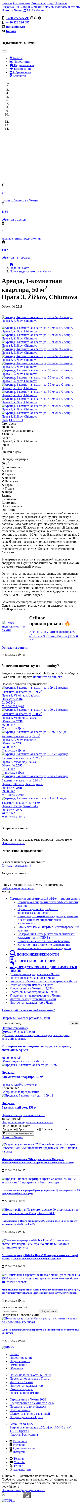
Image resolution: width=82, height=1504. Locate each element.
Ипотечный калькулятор (26, 1385)
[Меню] (4, 51)
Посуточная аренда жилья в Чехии (33, 977)
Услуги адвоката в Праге (26, 1417)
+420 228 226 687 (17, 22)
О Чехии (37, 6)
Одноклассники (24, 1448)
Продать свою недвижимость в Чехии (27, 1122)
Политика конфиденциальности (23, 1490)
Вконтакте (20, 1441)
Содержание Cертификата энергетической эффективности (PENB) (46, 935)
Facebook (19, 1444)
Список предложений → (18, 865)
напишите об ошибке (47, 677)
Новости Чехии (12, 10)
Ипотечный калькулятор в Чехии (32, 1002)
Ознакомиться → (13, 843)
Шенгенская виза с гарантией (30, 1413)
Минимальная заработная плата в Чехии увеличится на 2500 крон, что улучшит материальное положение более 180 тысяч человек (41, 1291)
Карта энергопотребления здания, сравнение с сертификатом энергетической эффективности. (48, 920)
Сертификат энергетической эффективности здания (45, 898)
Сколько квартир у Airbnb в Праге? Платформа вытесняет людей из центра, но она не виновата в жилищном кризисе (40, 1257)
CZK (5, 420)
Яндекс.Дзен (22, 1469)
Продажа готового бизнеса (28, 1406)
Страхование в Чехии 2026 (28, 1399)
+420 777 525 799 (17, 18)
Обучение (16, 1368)
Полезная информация (25, 1392)
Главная (7, 3)
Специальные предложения (20, 1092)
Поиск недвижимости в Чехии (30, 271)
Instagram (19, 1452)
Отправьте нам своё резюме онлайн (26, 1018)
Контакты (19, 75)
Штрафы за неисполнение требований (44, 941)
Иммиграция (22, 68)
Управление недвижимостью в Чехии (35, 995)
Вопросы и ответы (67, 6)
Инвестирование (21, 1357)
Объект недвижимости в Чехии (23, 1061)
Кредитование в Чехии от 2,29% (32, 988)
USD (19, 420)
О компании (21, 3)
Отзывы (48, 6)
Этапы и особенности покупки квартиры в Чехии (43, 981)
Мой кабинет (35, 10)
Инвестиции (22, 61)
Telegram (19, 1458)
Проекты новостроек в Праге (29, 1378)
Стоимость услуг (42, 3)
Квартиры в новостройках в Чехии (33, 992)
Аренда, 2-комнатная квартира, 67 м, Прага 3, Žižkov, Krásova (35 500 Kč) (53, 635)
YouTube (19, 1462)
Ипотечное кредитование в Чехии (33, 999)
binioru (11, 31)
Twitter (18, 1465)
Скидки (25, 6)
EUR (12, 420)
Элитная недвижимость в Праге (31, 985)
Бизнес (17, 58)
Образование (21, 72)
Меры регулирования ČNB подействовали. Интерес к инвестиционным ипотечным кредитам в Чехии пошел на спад (38, 1161)
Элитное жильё (20, 1410)
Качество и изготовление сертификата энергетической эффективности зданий (44, 946)
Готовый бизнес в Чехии (18, 1031)
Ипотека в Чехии (21, 1382)
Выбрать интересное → (18, 888)
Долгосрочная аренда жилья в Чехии (35, 974)
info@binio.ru (15, 26)
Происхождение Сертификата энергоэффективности (38, 910)
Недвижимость (23, 65)
